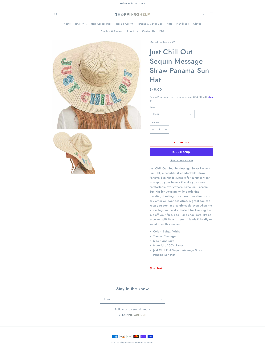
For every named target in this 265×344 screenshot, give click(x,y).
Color (153, 107)
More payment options (181, 160)
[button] (56, 14)
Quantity (154, 122)
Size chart (156, 268)
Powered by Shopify (144, 342)
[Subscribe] (161, 299)
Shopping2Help (127, 342)
